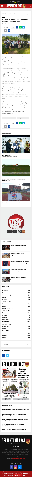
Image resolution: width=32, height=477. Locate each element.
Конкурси (4, 313)
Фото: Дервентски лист (22, 118)
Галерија (4, 299)
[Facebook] (11, 467)
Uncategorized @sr (7, 295)
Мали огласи (5, 319)
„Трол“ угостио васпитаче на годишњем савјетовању (18, 270)
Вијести (4, 297)
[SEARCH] (28, 344)
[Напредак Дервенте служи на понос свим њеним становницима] (6, 247)
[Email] (20, 467)
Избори (4, 306)
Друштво (4, 301)
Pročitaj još (25, 475)
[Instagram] (15, 467)
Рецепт (4, 328)
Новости (4, 324)
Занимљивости (6, 304)
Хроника (4, 335)
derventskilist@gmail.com (18, 458)
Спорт (4, 17)
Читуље (4, 337)
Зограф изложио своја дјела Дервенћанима (18, 278)
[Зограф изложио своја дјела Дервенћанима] (6, 279)
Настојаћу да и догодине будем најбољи (9, 156)
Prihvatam (18, 475)
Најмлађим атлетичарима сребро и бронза (14, 203)
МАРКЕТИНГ (5, 321)
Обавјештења (5, 326)
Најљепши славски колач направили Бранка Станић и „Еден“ (20, 254)
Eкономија (5, 290)
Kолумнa (4, 292)
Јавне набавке (6, 310)
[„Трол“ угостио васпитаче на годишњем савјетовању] (6, 271)
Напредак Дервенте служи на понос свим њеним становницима (19, 246)
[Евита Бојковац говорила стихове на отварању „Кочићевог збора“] (6, 263)
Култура (4, 315)
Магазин (4, 317)
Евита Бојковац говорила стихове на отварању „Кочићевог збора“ (19, 262)
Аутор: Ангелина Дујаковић (9, 118)
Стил (3, 333)
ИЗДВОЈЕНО (5, 308)
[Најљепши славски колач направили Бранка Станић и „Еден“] (6, 255)
